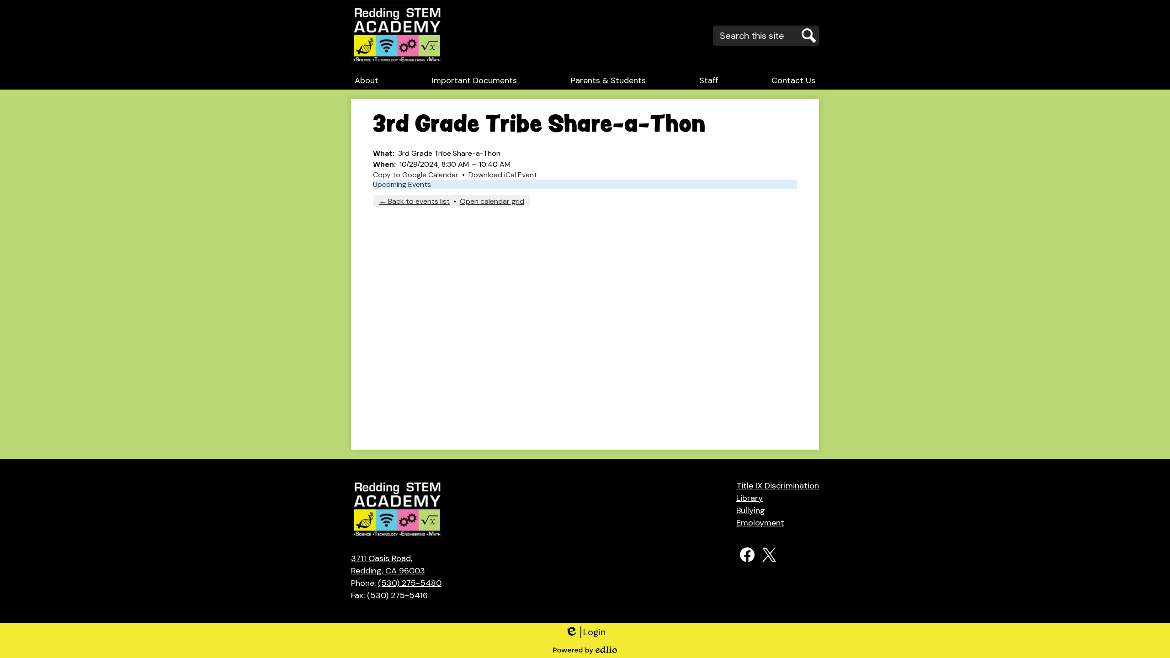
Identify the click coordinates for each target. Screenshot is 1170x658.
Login (585, 632)
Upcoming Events (402, 184)
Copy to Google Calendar (415, 175)
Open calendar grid (492, 201)
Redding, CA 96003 (388, 564)
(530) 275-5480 (409, 583)
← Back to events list (414, 201)
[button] (366, 80)
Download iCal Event (502, 175)
